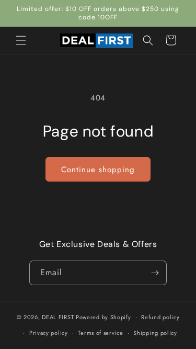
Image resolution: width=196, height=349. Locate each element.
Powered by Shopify (103, 316)
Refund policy (160, 317)
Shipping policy (155, 333)
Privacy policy (48, 333)
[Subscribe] (154, 273)
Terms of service (100, 333)
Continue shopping (98, 169)
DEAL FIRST (58, 316)
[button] (20, 40)
